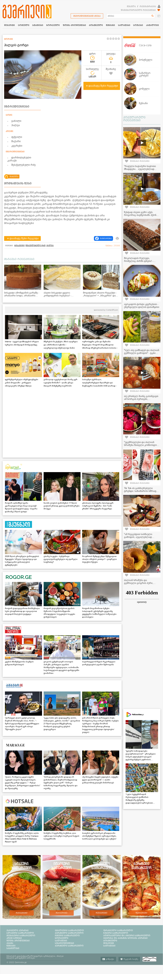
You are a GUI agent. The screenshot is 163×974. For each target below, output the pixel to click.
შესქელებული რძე (35, 245)
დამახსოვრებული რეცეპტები (138, 10)
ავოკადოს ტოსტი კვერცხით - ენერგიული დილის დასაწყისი (141, 306)
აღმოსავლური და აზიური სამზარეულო (126, 935)
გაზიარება (106, 238)
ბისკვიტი (19, 245)
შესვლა (131, 6)
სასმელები (13, 948)
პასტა (10, 943)
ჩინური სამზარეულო (67, 935)
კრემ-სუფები (14, 938)
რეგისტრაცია (148, 6)
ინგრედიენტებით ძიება (87, 16)
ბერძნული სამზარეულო (69, 933)
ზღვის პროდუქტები (18, 940)
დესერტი (108, 943)
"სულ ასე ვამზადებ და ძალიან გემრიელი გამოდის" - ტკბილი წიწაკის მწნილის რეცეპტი (141, 353)
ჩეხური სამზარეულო (115, 933)
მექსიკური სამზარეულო (21, 935)
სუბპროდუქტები (64, 943)
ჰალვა (50, 245)
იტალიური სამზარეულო (69, 930)
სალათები (61, 940)
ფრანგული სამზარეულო (118, 930)
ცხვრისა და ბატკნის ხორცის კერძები (125, 938)
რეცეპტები (21, 913)
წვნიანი (11, 946)
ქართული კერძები (17, 930)
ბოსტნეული (110, 940)
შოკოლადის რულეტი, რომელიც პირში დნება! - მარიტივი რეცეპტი (138, 261)
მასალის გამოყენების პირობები (21, 958)
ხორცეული (61, 938)
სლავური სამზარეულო (20, 933)
